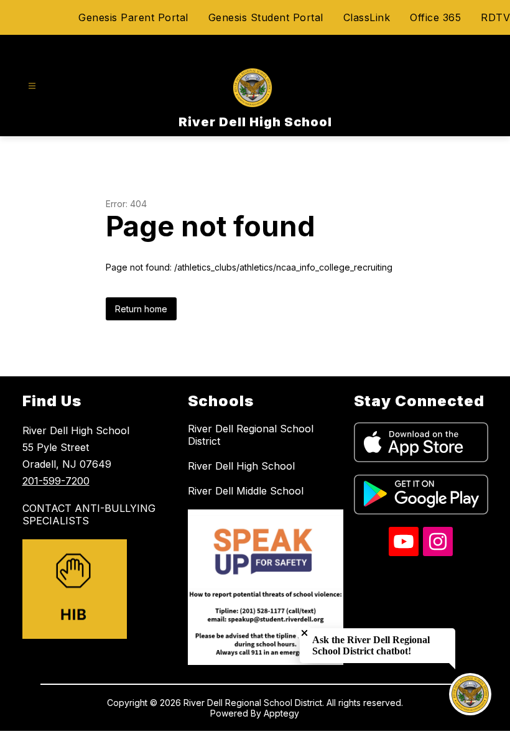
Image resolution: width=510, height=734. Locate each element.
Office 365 (435, 17)
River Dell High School (241, 466)
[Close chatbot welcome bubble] (304, 633)
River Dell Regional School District (250, 434)
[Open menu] (32, 86)
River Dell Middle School (246, 491)
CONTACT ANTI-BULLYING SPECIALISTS (88, 514)
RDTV (495, 17)
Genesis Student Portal (265, 17)
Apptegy (281, 713)
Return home (141, 309)
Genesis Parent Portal (133, 17)
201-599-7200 (56, 481)
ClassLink (367, 17)
